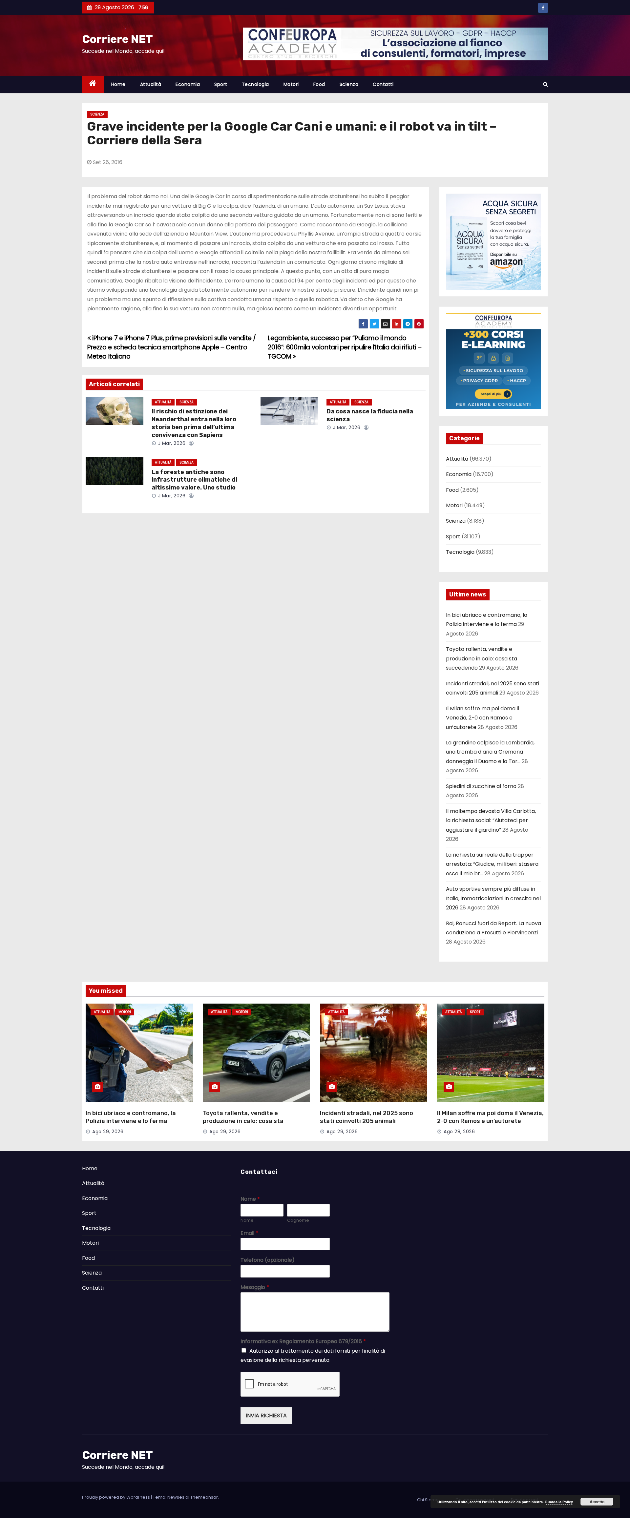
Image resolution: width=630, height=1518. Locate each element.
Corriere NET (117, 39)
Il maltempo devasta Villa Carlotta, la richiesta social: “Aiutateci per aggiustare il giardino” (491, 820)
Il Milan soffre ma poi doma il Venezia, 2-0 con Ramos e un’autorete (482, 718)
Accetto (597, 1502)
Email (249, 1233)
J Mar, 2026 (171, 443)
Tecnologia (255, 84)
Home (118, 84)
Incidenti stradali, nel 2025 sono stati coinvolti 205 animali (366, 1117)
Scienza (349, 84)
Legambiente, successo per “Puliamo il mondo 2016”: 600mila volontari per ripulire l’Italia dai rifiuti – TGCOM (344, 347)
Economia (188, 84)
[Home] (93, 84)
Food (319, 84)
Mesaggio (255, 1287)
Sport (220, 84)
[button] (545, 84)
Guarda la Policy (559, 1501)
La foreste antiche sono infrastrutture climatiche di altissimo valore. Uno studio (194, 479)
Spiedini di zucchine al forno (481, 786)
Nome (250, 1199)
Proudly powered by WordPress (116, 1497)
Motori (291, 84)
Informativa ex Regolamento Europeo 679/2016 (303, 1341)
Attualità (150, 84)
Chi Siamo (428, 1500)
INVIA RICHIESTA (266, 1415)
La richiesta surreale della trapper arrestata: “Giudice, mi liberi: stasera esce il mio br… (492, 864)
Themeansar (204, 1497)
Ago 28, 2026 (459, 1131)
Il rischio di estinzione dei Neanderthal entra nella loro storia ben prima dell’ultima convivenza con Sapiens (194, 423)
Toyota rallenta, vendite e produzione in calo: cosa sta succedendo (481, 658)
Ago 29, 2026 (107, 1131)
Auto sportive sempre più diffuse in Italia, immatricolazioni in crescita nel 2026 (493, 898)
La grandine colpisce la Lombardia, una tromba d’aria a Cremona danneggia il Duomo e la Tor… (490, 752)
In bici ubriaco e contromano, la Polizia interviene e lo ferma (131, 1117)
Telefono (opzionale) (268, 1260)
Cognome (298, 1220)
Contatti (383, 84)
